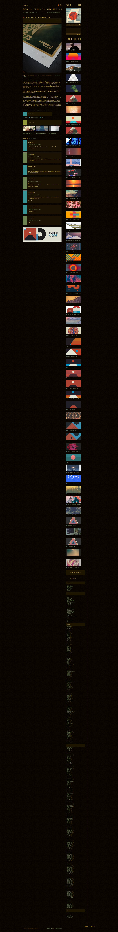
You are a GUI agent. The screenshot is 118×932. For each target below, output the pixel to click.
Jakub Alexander (70, 586)
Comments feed (70, 916)
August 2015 (69, 794)
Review (68, 714)
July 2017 (68, 770)
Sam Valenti (69, 589)
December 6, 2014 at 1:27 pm (34, 220)
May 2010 (68, 862)
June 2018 (68, 758)
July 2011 (68, 847)
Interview (68, 676)
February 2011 (69, 853)
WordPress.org (69, 917)
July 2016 (68, 783)
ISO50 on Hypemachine (71, 602)
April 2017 (68, 773)
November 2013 (69, 817)
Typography (69, 731)
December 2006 (69, 905)
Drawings (68, 651)
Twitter (55, 9)
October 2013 (69, 818)
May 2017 (68, 772)
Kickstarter (69, 682)
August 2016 (69, 782)
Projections (69, 709)
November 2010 (69, 856)
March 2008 (69, 891)
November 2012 (69, 830)
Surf (67, 724)
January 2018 (69, 763)
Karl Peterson (69, 610)
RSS (60, 5)
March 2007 (69, 902)
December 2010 (69, 855)
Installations (69, 674)
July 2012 (68, 834)
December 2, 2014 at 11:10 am (34, 169)
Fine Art (68, 658)
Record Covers (69, 712)
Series (68, 717)
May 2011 (68, 849)
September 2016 (70, 781)
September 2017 (70, 768)
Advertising (69, 626)
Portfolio (25, 9)
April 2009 (68, 877)
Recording (68, 713)
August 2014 (69, 807)
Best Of (68, 634)
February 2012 (69, 840)
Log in (68, 914)
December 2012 (69, 829)
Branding (68, 637)
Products (68, 708)
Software (68, 720)
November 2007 (69, 895)
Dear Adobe (69, 647)
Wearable (68, 736)
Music (68, 693)
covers (68, 645)
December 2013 (69, 816)
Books (68, 636)
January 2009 (69, 880)
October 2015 (69, 792)
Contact (49, 9)
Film (67, 657)
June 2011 (68, 848)
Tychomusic (69, 621)
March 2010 (69, 865)
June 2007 (68, 898)
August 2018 (69, 756)
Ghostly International (70, 600)
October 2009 (69, 870)
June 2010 (68, 861)
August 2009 (69, 872)
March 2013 (69, 825)
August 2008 (69, 885)
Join (60, 9)
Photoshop (69, 699)
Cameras (68, 638)
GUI (67, 666)
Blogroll (68, 635)
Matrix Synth (69, 613)
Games (68, 661)
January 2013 (69, 828)
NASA (68, 694)
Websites (68, 738)
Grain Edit (68, 601)
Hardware (68, 669)
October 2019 (69, 748)
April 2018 (68, 760)
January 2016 (69, 788)
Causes (68, 639)
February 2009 (69, 879)
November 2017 (69, 766)
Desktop (68, 650)
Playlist (73, 5)
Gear (68, 662)
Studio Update (69, 723)
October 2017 (69, 767)
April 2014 (68, 811)
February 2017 (69, 775)
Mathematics (69, 687)
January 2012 (69, 841)
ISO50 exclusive (70, 681)
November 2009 (69, 869)
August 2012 (69, 833)
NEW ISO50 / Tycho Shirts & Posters (30, 12)
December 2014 (69, 803)
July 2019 (68, 749)
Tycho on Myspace (70, 620)
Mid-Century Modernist (71, 615)
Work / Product (90, 926)
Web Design (69, 737)
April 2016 (68, 786)
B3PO (68, 597)
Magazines (69, 686)
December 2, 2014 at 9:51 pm (34, 194)
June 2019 (68, 750)
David (32, 20)
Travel (68, 726)
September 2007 (70, 897)
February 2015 (69, 800)
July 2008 (68, 886)
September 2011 (70, 845)
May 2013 (68, 823)
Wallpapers (69, 735)
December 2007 (69, 894)
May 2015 (68, 797)
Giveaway (68, 663)
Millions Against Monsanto (71, 616)
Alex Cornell (69, 587)
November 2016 (69, 779)
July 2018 (68, 757)
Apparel (68, 632)
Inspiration (68, 672)
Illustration (68, 670)
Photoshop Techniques (71, 700)
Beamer (68, 590)
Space (68, 721)
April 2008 (68, 890)
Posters (68, 702)
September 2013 (70, 819)
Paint (68, 697)
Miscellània (69, 688)
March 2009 (69, 878)
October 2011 (69, 844)
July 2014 (68, 808)
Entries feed (69, 915)
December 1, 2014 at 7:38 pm (34, 144)
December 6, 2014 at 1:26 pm (34, 209)
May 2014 (68, 810)
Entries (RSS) (50, 928)
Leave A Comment (32, 138)
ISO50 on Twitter (70, 604)
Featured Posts (73, 39)
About (43, 9)
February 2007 (69, 903)
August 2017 (69, 769)
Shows (68, 719)
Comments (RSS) (58, 928)
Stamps (68, 722)
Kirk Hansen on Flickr (71, 611)
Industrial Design (70, 671)
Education (68, 652)
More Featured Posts (75, 572)
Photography (69, 698)
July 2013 (68, 821)
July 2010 (68, 860)
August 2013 (69, 820)
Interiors (68, 675)
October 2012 (69, 831)
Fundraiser (69, 659)
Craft (68, 646)
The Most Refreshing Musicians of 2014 (53, 12)
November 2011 (69, 843)
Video (68, 734)
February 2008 (69, 892)
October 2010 (69, 857)
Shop (31, 9)
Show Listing (69, 718)
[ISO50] (27, 5)
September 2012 (70, 832)
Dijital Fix (52, 81)
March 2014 (69, 812)
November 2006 (69, 906)
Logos (68, 685)
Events (68, 653)
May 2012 (68, 836)
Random (68, 710)
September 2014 (70, 806)
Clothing (68, 640)
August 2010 (69, 859)
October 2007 (69, 896)
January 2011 (69, 854)
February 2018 (69, 762)
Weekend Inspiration (70, 739)
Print (67, 703)
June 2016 (68, 784)
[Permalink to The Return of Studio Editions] (36, 17)
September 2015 (70, 793)
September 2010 (70, 858)
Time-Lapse (69, 725)
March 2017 (69, 774)
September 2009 (70, 871)
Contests (68, 644)
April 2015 (68, 798)
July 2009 (68, 873)
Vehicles (68, 733)
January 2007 (69, 904)
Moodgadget (69, 617)
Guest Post (69, 665)
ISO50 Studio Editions (71, 608)
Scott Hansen (69, 585)
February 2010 (69, 866)
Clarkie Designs (69, 598)
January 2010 (69, 867)
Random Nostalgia (70, 711)
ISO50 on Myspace (70, 603)
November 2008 (69, 882)
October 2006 (69, 907)
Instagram (68, 673)
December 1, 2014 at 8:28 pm (34, 156)
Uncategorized (69, 732)
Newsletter (69, 695)
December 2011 (69, 842)
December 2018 (69, 754)
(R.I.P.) (59, 97)
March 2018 (69, 761)
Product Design (69, 707)
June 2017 (68, 771)
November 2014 (69, 804)
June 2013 (68, 822)
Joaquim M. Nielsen (70, 609)
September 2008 (70, 884)
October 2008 (69, 883)
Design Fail (69, 648)
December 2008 (69, 881)
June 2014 (68, 809)
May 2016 (68, 785)
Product (68, 706)
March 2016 (69, 787)
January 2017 (69, 776)
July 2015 (68, 795)
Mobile (68, 690)
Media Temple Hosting (73, 578)
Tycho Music (37, 9)
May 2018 (68, 759)
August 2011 (69, 846)
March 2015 (69, 799)
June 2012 (68, 835)
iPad (67, 677)
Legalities (68, 684)
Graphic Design (69, 664)
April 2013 (68, 824)
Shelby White (69, 588)
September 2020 (70, 747)
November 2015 (69, 791)
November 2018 (69, 755)
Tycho (68, 730)
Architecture (69, 633)
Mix (67, 689)
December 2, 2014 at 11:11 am (34, 181)
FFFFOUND (69, 599)
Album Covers (69, 628)
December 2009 (69, 868)
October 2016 (69, 780)
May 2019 (68, 751)
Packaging (68, 696)
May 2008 (68, 889)
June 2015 (68, 796)
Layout (68, 683)
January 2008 (69, 893)
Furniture (68, 660)
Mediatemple (69, 614)
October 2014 (69, 805)
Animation (68, 629)
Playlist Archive (73, 25)
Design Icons (69, 649)
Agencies (68, 627)
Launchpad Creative (70, 612)
